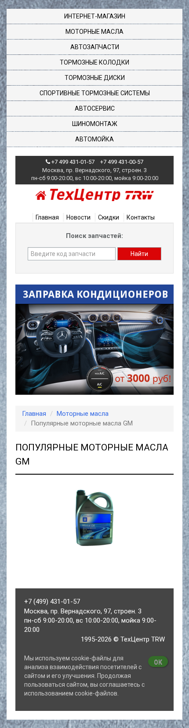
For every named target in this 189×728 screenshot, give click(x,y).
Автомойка (94, 139)
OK (158, 662)
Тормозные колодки (94, 62)
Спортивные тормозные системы (95, 93)
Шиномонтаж (94, 124)
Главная (47, 217)
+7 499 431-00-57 (121, 162)
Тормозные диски (95, 78)
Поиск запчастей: (94, 236)
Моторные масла (94, 32)
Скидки (108, 217)
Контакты (141, 217)
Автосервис (95, 108)
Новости (78, 217)
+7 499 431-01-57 (72, 162)
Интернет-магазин (94, 16)
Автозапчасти (94, 47)
